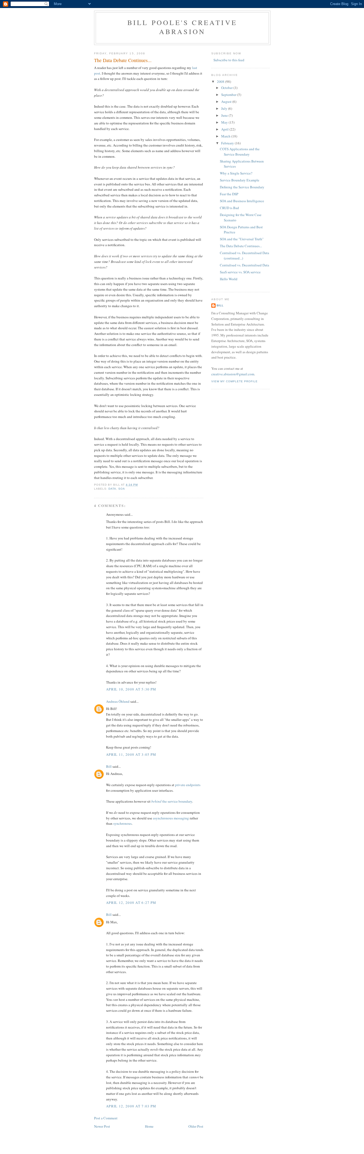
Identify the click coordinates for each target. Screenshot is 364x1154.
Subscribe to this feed (228, 60)
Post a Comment (106, 1118)
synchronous (122, 823)
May (225, 122)
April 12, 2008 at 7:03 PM (131, 1106)
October (227, 87)
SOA (121, 488)
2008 (221, 81)
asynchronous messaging (171, 818)
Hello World (228, 279)
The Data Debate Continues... (123, 60)
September (229, 94)
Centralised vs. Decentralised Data (244, 265)
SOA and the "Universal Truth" (242, 239)
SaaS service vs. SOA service (240, 272)
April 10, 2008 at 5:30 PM (131, 689)
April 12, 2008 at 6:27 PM (131, 902)
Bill (109, 766)
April (225, 129)
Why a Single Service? (236, 173)
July (224, 108)
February (228, 143)
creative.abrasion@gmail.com (232, 374)
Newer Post (102, 1126)
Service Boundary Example (239, 180)
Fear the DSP (229, 194)
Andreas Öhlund (118, 701)
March (226, 136)
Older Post (195, 1126)
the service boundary (171, 801)
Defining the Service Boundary (242, 187)
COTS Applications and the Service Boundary (240, 152)
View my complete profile (234, 381)
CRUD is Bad (229, 207)
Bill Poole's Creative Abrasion (182, 27)
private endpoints (187, 784)
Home (149, 1126)
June (225, 115)
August (226, 101)
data (112, 488)
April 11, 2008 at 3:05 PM (131, 754)
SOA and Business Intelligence (242, 200)
